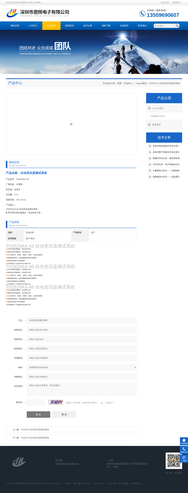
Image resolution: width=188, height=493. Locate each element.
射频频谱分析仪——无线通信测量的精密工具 (167, 177)
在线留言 (124, 25)
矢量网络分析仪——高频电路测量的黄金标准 (167, 171)
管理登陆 (136, 483)
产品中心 (51, 25)
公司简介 (33, 25)
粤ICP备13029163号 (82, 483)
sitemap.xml (99, 483)
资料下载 (106, 25)
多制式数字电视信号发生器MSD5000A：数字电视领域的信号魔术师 (167, 152)
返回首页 (165, 2)
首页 (119, 83)
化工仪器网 (123, 483)
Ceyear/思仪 (141, 83)
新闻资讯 (69, 25)
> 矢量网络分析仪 (157, 116)
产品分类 (164, 98)
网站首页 (15, 25)
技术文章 (87, 25)
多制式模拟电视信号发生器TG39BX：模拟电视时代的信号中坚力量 (167, 146)
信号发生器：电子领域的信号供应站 (167, 164)
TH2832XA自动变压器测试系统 (35, 438)
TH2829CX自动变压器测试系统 (35, 429)
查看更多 (156, 124)
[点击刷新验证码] (55, 402)
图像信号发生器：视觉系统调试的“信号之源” (167, 158)
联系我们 (176, 2)
